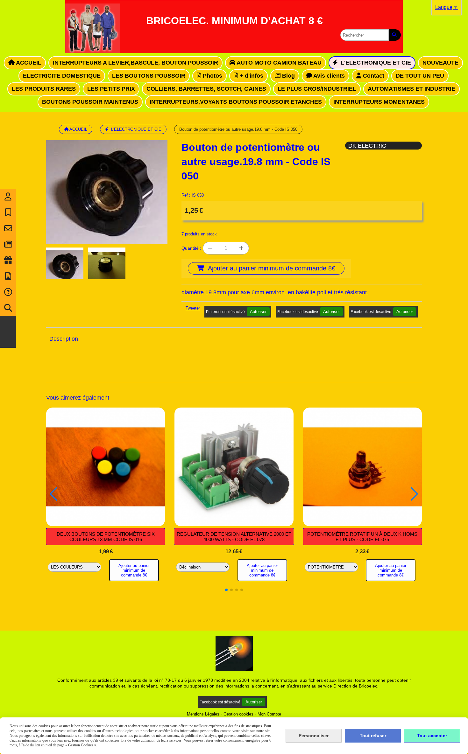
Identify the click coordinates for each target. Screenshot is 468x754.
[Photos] (8, 276)
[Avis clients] (8, 212)
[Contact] (8, 228)
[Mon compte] (8, 197)
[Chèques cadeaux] (8, 260)
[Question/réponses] (8, 292)
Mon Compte (269, 714)
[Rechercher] (395, 35)
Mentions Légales (203, 714)
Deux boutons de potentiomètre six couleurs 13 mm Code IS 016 (106, 536)
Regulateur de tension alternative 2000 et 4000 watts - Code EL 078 (234, 536)
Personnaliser (314, 735)
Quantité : (191, 248)
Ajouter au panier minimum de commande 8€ (134, 570)
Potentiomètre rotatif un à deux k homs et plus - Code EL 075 (362, 536)
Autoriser (258, 311)
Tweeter (193, 308)
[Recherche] (8, 308)
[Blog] (8, 244)
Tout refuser (373, 735)
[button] (226, 590)
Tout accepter (432, 735)
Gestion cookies (238, 714)
